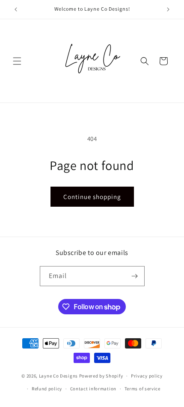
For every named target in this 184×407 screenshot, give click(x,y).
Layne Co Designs (58, 376)
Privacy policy (147, 376)
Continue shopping (92, 197)
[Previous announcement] (15, 9)
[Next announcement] (168, 9)
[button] (17, 61)
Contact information (93, 389)
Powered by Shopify (101, 376)
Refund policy (47, 389)
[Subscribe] (134, 276)
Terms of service (142, 389)
